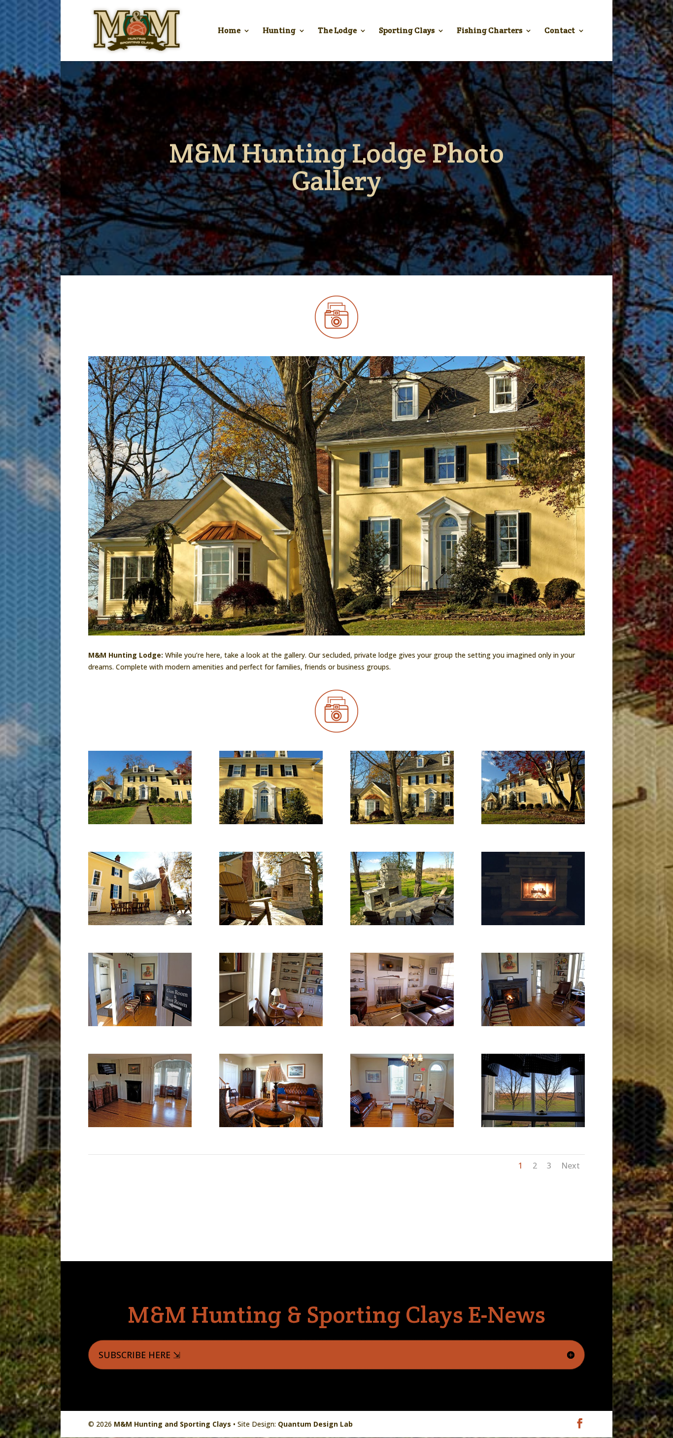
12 (282, 616)
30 (433, 616)
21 (357, 616)
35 (474, 616)
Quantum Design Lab (315, 1424)
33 (458, 616)
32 (449, 616)
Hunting (279, 31)
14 (299, 616)
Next (570, 1165)
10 (265, 616)
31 (441, 616)
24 (382, 616)
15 (307, 616)
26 (399, 616)
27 (407, 616)
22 (366, 616)
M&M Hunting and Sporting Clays (172, 1424)
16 (315, 616)
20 (349, 616)
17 (324, 616)
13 (290, 616)
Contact (559, 31)
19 (340, 616)
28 (416, 616)
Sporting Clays (407, 31)
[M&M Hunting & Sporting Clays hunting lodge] (336, 632)
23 (374, 616)
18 (332, 616)
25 (391, 616)
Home (229, 31)
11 (273, 616)
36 (483, 616)
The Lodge (337, 31)
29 (424, 616)
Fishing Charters (489, 31)
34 (466, 616)
